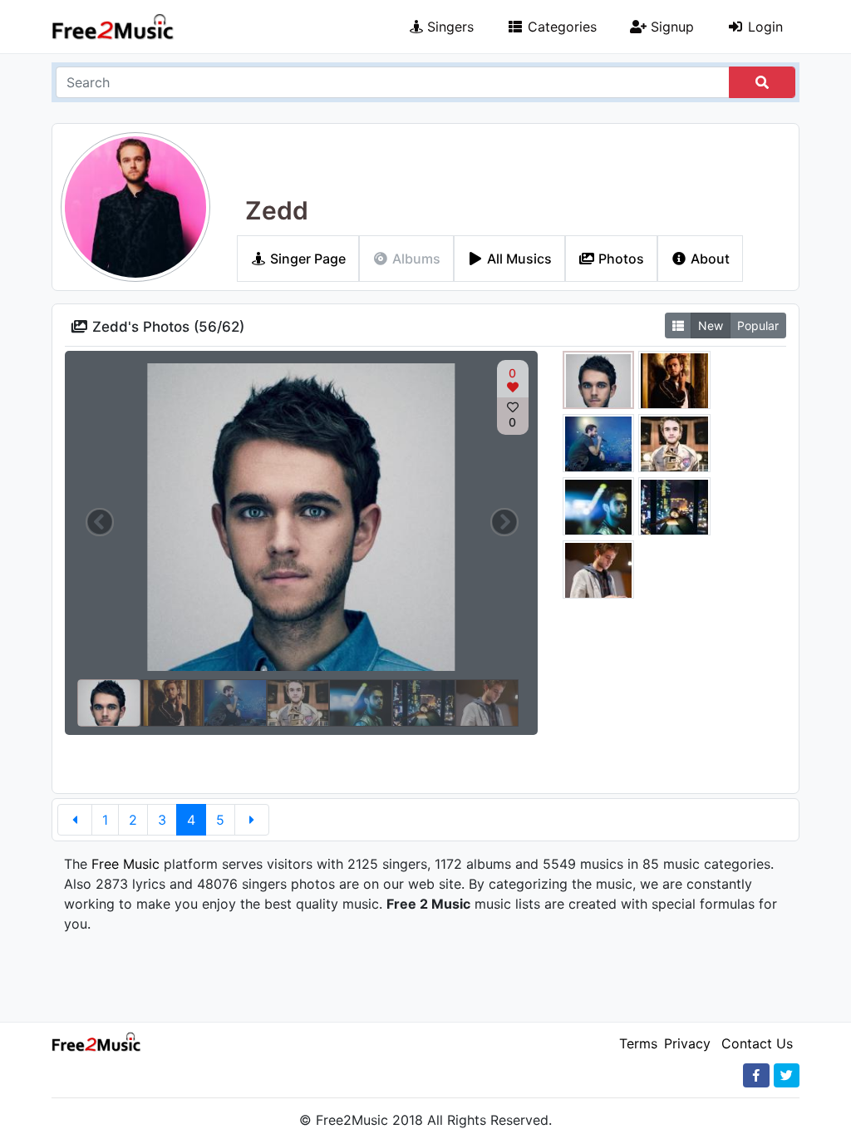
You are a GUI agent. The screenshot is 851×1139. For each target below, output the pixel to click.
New (710, 325)
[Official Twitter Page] (786, 1075)
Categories (560, 26)
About (708, 258)
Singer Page (306, 258)
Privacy (687, 1043)
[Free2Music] (113, 27)
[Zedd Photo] (599, 382)
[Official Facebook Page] (756, 1075)
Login (763, 26)
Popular (758, 325)
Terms (638, 1043)
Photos (619, 258)
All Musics (518, 258)
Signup (670, 26)
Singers (448, 26)
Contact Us (757, 1043)
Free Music (125, 863)
